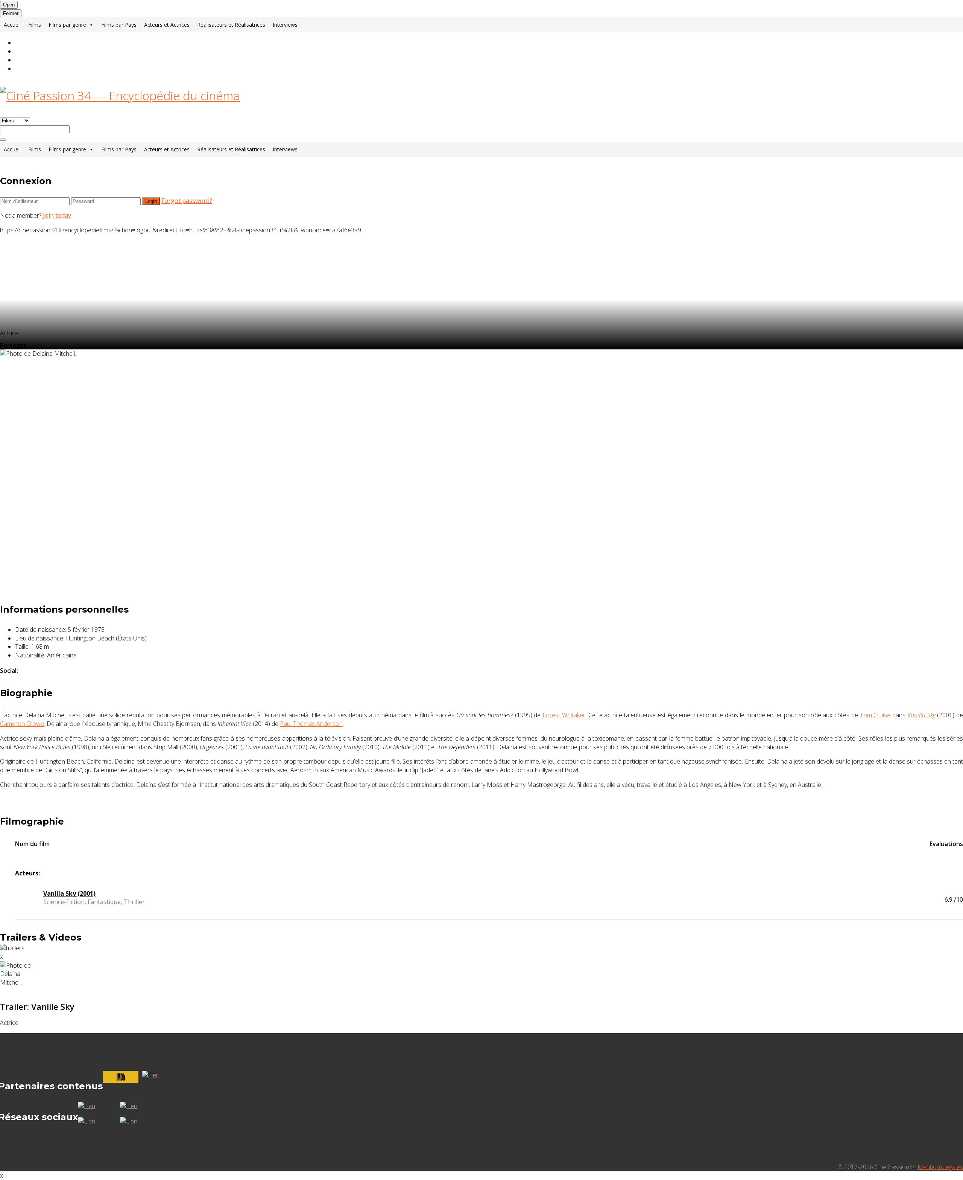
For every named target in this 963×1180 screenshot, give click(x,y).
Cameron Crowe (22, 724)
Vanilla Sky (921, 715)
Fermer (10, 13)
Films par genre (67, 24)
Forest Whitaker (563, 715)
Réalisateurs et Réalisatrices (231, 24)
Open (9, 5)
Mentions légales (940, 1167)
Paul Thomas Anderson (311, 724)
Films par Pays (119, 24)
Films (34, 24)
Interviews (285, 24)
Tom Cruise (875, 715)
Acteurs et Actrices (167, 24)
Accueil (12, 24)
